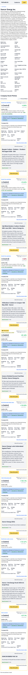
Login (24, 2)
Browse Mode (24, 98)
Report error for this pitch (21, 171)
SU (2, 105)
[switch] (18, 99)
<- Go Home (3, 6)
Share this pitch (14, 173)
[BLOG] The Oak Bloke (6, 102)
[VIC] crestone (4, 612)
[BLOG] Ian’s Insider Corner (7, 538)
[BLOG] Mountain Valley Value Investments (10, 402)
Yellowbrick (4, 2)
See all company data (22, 142)
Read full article (5, 167)
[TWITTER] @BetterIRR (6, 478)
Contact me (17, 2)
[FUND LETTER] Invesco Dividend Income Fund (11, 332)
